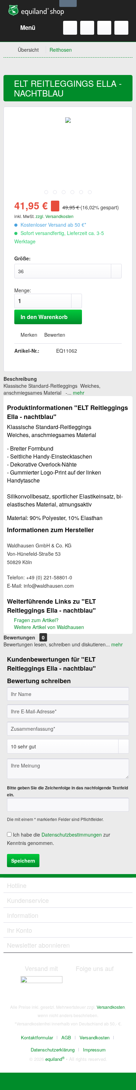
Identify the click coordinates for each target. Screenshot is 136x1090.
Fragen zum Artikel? (36, 620)
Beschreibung (20, 378)
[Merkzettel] (87, 28)
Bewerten (54, 334)
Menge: (22, 290)
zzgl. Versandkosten (55, 216)
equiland (55, 1059)
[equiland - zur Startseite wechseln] (36, 10)
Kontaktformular (37, 1037)
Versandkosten (111, 1007)
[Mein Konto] (104, 28)
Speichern (23, 860)
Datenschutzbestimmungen (71, 834)
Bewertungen (19, 637)
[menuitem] (21, 28)
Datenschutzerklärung (53, 1049)
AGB (66, 1037)
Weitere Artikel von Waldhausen (48, 626)
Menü (27, 27)
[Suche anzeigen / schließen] (70, 28)
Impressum (94, 1049)
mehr (77, 392)
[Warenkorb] (121, 28)
